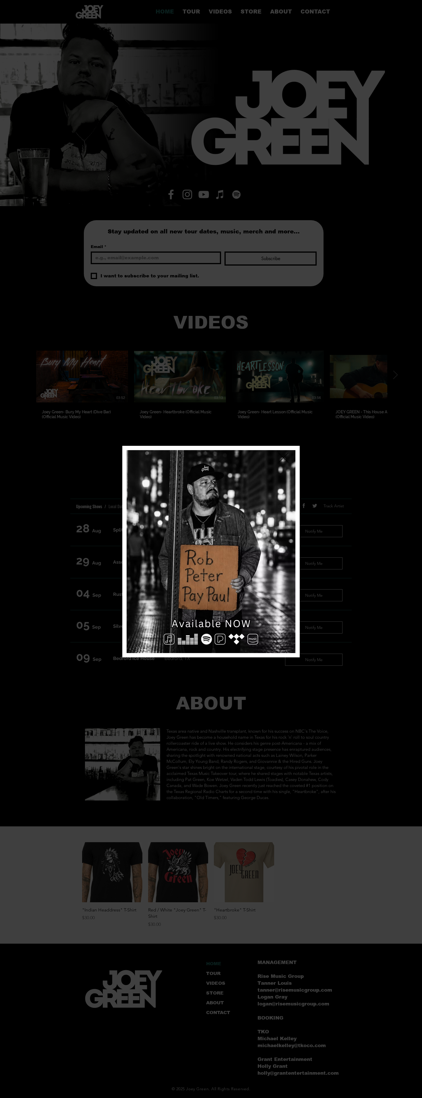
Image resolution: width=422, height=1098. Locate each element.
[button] (283, 458)
